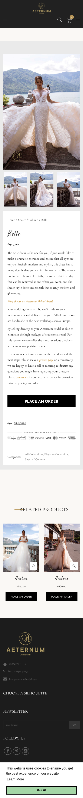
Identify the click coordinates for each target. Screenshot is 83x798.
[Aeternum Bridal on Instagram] (25, 751)
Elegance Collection (56, 454)
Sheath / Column (35, 459)
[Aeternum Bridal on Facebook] (7, 751)
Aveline (62, 578)
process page (46, 360)
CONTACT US (17, 664)
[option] (41, 112)
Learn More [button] (15, 779)
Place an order (21, 597)
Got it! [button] (41, 790)
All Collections (34, 454)
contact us (22, 377)
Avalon (21, 578)
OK (74, 725)
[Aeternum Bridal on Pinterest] (16, 751)
